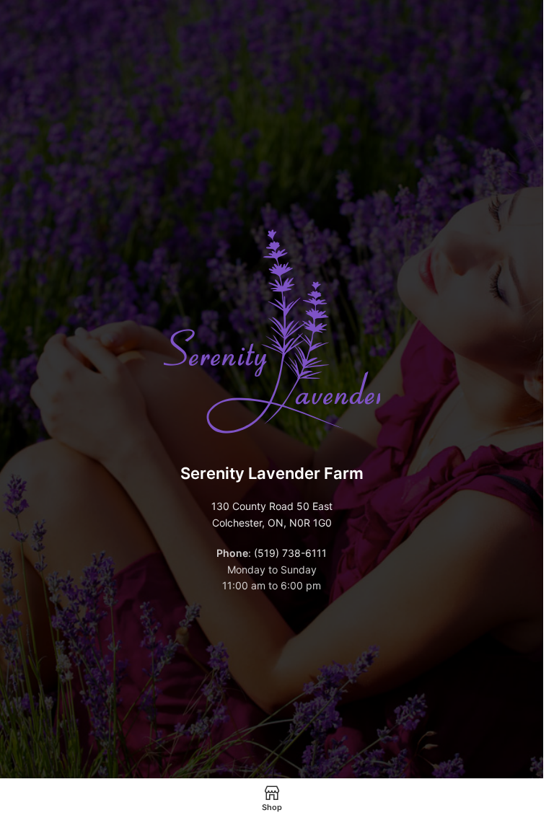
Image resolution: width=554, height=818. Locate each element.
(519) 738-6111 (290, 553)
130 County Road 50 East (272, 506)
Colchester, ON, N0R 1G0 (272, 522)
